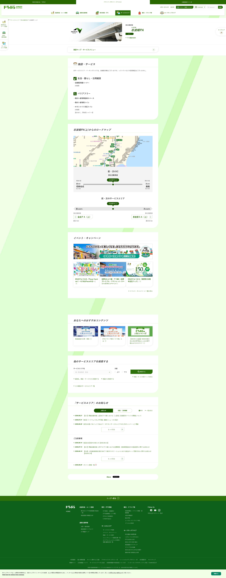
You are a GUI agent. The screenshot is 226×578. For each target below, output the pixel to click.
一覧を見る (149, 410)
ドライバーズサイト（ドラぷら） (113, 2)
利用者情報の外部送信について (115, 562)
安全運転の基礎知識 (130, 534)
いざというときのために (132, 537)
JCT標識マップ (85, 531)
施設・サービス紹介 (108, 535)
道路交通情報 (84, 522)
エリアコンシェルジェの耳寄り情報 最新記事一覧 (111, 541)
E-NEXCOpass (107, 518)
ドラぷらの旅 (129, 523)
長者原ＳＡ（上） (140, 217)
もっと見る (111, 429)
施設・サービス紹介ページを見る (143, 376)
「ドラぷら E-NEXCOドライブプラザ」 (109, 567)
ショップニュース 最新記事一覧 (112, 537)
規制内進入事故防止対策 (132, 552)
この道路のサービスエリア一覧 (85, 386)
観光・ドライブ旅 (129, 507)
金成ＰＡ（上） (84, 217)
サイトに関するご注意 (93, 559)
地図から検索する (108, 379)
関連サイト (72, 562)
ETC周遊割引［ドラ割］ (110, 513)
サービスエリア (15, 20)
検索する (142, 371)
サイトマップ (152, 559)
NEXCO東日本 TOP (38, 2)
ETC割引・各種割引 (108, 511)
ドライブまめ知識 (130, 547)
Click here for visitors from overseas (13, 574)
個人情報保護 (81, 559)
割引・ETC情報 (106, 507)
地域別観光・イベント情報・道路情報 (133, 511)
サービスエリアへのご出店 (97, 562)
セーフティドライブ (130, 530)
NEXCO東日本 (124, 567)
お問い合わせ (163, 7)
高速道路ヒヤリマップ (131, 544)
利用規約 (72, 559)
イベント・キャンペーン (110, 532)
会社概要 (142, 559)
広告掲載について (83, 562)
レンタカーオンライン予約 (132, 520)
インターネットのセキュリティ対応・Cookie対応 (141, 562)
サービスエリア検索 (108, 530)
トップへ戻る (111, 498)
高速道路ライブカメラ (87, 529)
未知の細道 (128, 515)
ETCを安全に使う (130, 539)
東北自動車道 (24, 20)
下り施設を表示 (131, 37)
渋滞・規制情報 (85, 526)
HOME (68, 511)
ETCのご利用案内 (108, 516)
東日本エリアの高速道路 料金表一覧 (90, 511)
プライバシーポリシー (116, 572)
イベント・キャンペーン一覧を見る (141, 291)
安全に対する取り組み (131, 542)
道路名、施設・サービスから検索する (87, 379)
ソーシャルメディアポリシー (128, 559)
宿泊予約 (127, 518)
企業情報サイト (186, 2)
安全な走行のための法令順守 (133, 549)
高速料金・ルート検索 (87, 507)
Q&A (171, 7)
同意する (216, 573)
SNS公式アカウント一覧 (154, 513)
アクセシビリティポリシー (109, 559)
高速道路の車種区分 (86, 515)
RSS (141, 410)
